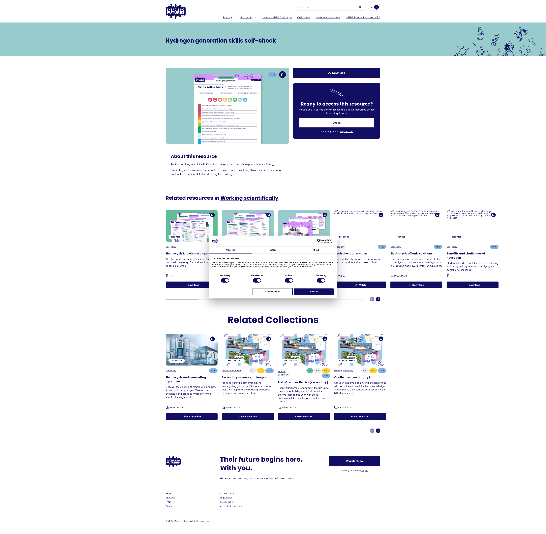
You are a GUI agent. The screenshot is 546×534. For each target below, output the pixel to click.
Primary (227, 17)
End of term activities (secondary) (303, 382)
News (168, 493)
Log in (311, 109)
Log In (364, 470)
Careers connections (328, 17)
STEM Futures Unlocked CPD (363, 17)
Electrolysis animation (350, 253)
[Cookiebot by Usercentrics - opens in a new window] (321, 241)
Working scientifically (249, 198)
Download (338, 73)
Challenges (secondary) (352, 377)
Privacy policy (227, 501)
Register (324, 109)
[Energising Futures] (176, 11)
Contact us (171, 506)
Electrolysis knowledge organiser (190, 253)
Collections (303, 17)
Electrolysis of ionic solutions (411, 253)
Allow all (313, 291)
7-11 (310, 370)
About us (170, 497)
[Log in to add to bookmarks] (282, 74)
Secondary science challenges (244, 377)
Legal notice (226, 497)
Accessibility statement (231, 506)
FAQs (168, 501)
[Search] (360, 7)
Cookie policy (227, 493)
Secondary (246, 17)
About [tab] (316, 250)
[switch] (257, 280)
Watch (362, 285)
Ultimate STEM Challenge (277, 17)
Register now (346, 131)
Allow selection (272, 291)
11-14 (261, 370)
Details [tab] (273, 250)
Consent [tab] (230, 250)
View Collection (192, 416)
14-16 (272, 74)
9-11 (252, 370)
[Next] (378, 299)
